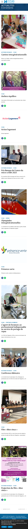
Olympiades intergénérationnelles (10, 221)
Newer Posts (6, 509)
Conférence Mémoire (10, 373)
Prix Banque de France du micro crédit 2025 (12, 171)
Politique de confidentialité (15, 517)
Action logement (8, 129)
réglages (14, 524)
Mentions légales (5, 517)
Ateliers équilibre (8, 96)
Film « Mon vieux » (9, 429)
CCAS (14, 52)
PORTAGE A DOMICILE (11, 322)
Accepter (4, 526)
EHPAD (8, 218)
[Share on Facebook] (2, 64)
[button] (3, 31)
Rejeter (10, 526)
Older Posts (21, 509)
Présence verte (7, 269)
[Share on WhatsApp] (5, 64)
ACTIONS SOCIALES (6, 52)
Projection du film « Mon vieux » (12, 489)
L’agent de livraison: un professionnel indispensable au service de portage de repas (13, 328)
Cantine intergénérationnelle (14, 54)
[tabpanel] (14, 32)
